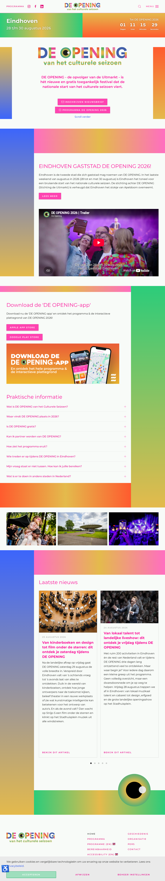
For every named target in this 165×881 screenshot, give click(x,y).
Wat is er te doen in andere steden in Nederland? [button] (38, 476)
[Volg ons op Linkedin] (42, 6)
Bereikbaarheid (99, 849)
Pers (131, 844)
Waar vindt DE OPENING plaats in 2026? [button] (32, 416)
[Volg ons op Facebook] (35, 6)
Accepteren (31, 874)
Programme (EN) (99, 844)
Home (91, 833)
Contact (134, 849)
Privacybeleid (15, 865)
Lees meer (50, 196)
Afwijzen (82, 874)
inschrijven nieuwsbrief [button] (84, 102)
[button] (139, 6)
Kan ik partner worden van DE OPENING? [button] (33, 436)
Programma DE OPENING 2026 (85, 110)
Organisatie (137, 839)
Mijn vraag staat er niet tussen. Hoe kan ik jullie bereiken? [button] (44, 466)
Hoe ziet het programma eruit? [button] (27, 446)
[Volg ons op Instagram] (29, 6)
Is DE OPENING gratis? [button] (21, 426)
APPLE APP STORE (22, 327)
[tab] (91, 763)
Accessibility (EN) (100, 854)
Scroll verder (83, 116)
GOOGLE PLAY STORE (24, 337)
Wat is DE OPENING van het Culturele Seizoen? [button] (37, 406)
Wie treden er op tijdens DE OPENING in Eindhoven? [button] (40, 456)
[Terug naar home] (82, 6)
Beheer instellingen (134, 874)
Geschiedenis (138, 833)
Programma (15, 6)
